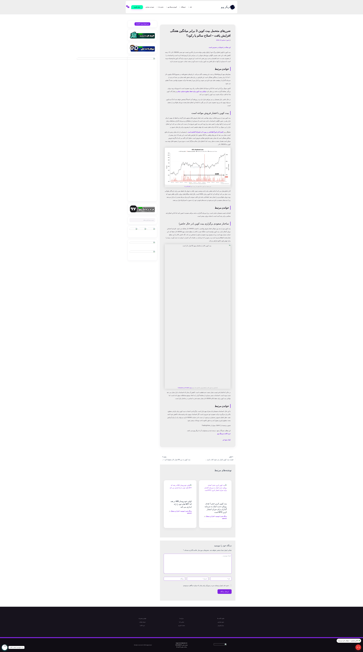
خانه (191, 7)
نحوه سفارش (221, 622)
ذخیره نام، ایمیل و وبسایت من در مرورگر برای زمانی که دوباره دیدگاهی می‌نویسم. (206, 585)
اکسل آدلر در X (187, 186)
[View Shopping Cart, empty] (128, 7)
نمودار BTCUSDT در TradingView (185, 387)
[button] (137, 7)
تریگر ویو (225, 7)
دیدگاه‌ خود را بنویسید (221, 516)
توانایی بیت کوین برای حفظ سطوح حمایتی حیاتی (191, 91)
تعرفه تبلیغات (142, 622)
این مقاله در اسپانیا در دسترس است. (220, 47)
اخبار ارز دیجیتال (210, 516)
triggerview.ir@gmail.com (181, 643)
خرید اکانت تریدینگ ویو (224, 434)
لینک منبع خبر (227, 440)
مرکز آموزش (221, 625)
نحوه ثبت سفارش (150, 7)
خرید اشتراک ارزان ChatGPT (142, 23)
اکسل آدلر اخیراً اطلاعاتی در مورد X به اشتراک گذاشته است (205, 132)
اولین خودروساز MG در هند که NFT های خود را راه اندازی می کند (181, 504)
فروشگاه (183, 7)
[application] (189, 7)
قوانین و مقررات (142, 618)
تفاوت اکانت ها (220, 618)
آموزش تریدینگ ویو (172, 7)
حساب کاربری (181, 625)
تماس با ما (160, 7)
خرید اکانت (142, 625)
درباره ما (182, 618)
